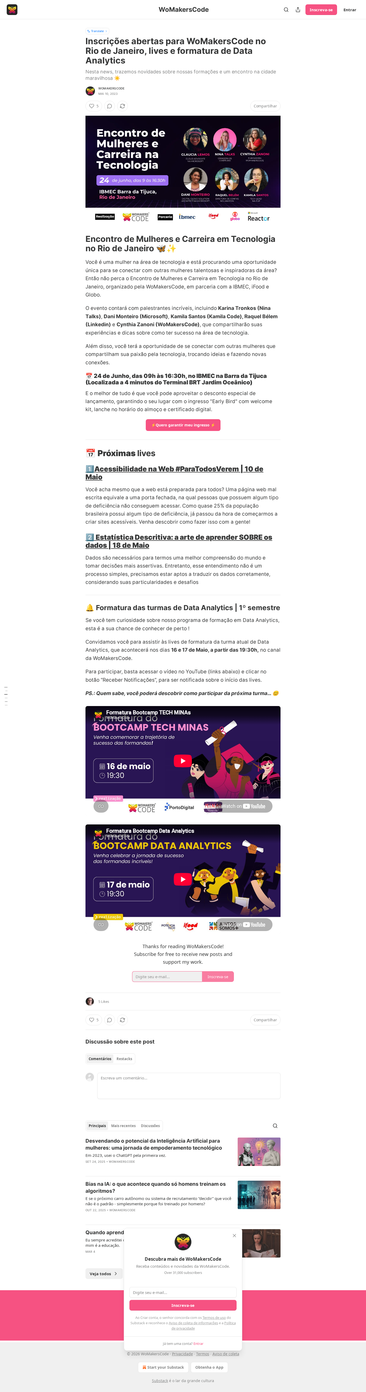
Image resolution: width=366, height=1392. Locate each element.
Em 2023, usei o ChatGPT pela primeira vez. (125, 1155)
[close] (234, 1235)
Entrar (349, 9)
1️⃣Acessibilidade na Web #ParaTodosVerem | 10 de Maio (174, 473)
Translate (97, 31)
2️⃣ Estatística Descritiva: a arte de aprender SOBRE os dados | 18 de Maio (178, 541)
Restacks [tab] (124, 1058)
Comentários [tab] (100, 1058)
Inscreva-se (321, 9)
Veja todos (100, 1273)
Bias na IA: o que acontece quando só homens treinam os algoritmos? (155, 1187)
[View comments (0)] (109, 106)
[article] (183, 1154)
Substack (160, 1380)
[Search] (286, 9)
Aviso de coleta (225, 1353)
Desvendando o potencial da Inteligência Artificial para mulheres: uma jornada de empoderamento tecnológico (153, 1144)
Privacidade (182, 1353)
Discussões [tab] (150, 1125)
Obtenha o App (209, 1367)
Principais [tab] (97, 1125)
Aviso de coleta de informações (193, 1322)
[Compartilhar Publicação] (298, 9)
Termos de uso (214, 1317)
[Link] (78, 243)
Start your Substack (165, 1367)
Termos (202, 1353)
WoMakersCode (111, 88)
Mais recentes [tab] (123, 1125)
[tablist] (110, 1058)
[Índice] (6, 696)
